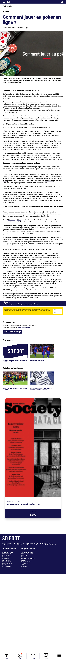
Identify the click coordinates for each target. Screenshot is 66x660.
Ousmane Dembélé (7, 563)
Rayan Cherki (6, 560)
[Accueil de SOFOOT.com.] (11, 2)
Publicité (29, 545)
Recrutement (55, 545)
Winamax (11, 220)
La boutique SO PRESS (31, 543)
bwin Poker (20, 178)
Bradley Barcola (6, 554)
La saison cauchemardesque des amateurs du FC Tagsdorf (12, 345)
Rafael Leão (5, 558)
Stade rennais (25, 563)
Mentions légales (47, 543)
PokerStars (49, 180)
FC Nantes (24, 566)
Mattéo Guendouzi (7, 552)
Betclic (19, 220)
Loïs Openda (6, 565)
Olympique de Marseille (28, 558)
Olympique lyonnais (27, 552)
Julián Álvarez (6, 555)
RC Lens (23, 560)
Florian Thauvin (6, 557)
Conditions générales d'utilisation (13, 545)
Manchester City (26, 562)
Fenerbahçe (24, 557)
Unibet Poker (38, 176)
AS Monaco (24, 565)
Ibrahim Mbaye (6, 562)
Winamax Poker (18, 174)
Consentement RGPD (42, 545)
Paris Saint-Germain (27, 554)
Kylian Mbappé (6, 566)
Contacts (18, 543)
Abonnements (8, 543)
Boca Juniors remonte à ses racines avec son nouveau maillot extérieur (42, 373)
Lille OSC (24, 555)
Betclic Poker (54, 174)
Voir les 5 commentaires (11, 331)
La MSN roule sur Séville (37, 344)
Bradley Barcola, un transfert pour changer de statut (13, 373)
